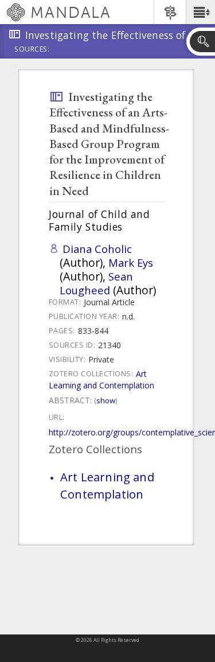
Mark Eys (130, 262)
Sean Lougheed (96, 283)
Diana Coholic (97, 249)
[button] (200, 12)
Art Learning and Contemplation (101, 379)
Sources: (32, 50)
